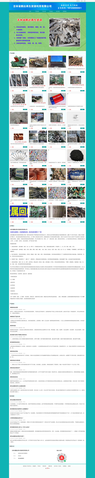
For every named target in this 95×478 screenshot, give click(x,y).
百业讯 (11, 0)
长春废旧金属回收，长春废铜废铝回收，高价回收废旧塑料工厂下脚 (25, 232)
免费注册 (50, 466)
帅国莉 (69, 466)
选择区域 (77, 0)
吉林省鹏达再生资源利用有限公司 (18, 229)
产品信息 (37, 11)
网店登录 (44, 466)
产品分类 (44, 11)
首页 (30, 11)
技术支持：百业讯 (57, 466)
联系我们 (65, 11)
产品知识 (51, 11)
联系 (25, 72)
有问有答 (58, 11)
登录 (84, 0)
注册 (81, 0)
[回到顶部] (93, 476)
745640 (38, 466)
